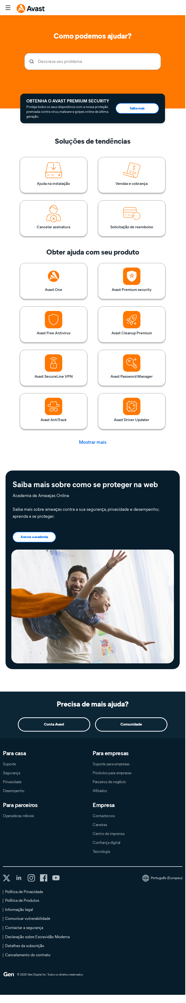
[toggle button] (7, 8)
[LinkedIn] (19, 878)
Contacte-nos (104, 816)
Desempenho (13, 790)
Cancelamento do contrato (27, 955)
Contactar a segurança (24, 927)
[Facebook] (43, 878)
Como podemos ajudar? (92, 36)
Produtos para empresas (112, 773)
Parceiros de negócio (109, 782)
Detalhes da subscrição (24, 945)
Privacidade (12, 782)
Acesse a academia (34, 537)
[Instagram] (31, 878)
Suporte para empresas (111, 764)
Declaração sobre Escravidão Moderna (37, 937)
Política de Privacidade (24, 891)
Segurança (11, 773)
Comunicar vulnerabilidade (27, 918)
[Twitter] (6, 878)
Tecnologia (101, 851)
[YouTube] (56, 878)
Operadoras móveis (18, 816)
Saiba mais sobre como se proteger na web (85, 484)
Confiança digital (106, 842)
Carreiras (100, 824)
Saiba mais (137, 108)
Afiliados (100, 790)
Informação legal (19, 909)
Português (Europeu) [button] (166, 878)
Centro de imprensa (108, 833)
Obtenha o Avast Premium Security (67, 100)
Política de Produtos (22, 900)
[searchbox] (92, 61)
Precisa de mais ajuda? (93, 704)
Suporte (9, 764)
